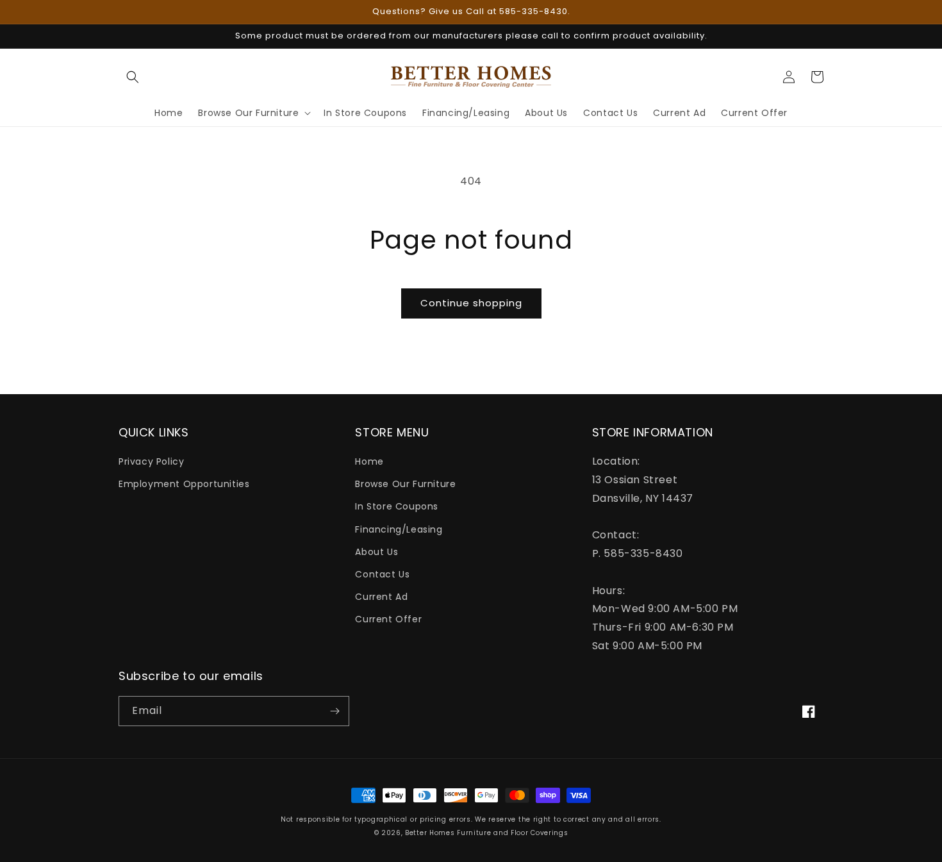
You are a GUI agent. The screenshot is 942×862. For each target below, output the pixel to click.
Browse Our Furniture (405, 483)
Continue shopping (471, 303)
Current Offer (388, 619)
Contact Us (382, 574)
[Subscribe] (334, 711)
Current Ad (381, 596)
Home (369, 461)
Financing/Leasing (398, 529)
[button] (133, 77)
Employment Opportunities (184, 483)
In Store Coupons (396, 506)
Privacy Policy (151, 461)
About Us (376, 551)
